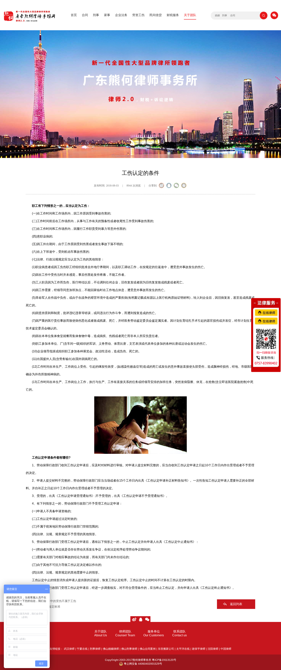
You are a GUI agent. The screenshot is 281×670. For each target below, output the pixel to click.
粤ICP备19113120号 (164, 659)
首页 (74, 15)
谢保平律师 (198, 648)
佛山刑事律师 (129, 648)
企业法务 (121, 15)
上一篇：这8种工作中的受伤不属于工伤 (51, 601)
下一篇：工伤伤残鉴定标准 (43, 606)
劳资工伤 (138, 15)
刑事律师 (95, 648)
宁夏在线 (82, 648)
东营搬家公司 (166, 648)
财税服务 (173, 15)
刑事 (96, 15)
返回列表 (236, 604)
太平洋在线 (183, 648)
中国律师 (226, 648)
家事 (107, 15)
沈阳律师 (213, 648)
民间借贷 (155, 15)
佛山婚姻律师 (111, 648)
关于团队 (190, 15)
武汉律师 (69, 648)
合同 (85, 15)
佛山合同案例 (148, 648)
